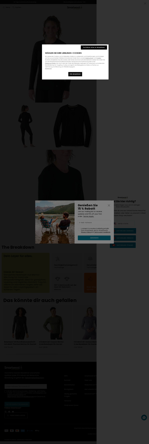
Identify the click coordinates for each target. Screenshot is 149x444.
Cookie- (99, 58)
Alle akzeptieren (75, 74)
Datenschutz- (89, 58)
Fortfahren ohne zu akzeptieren (94, 47)
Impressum (48, 68)
